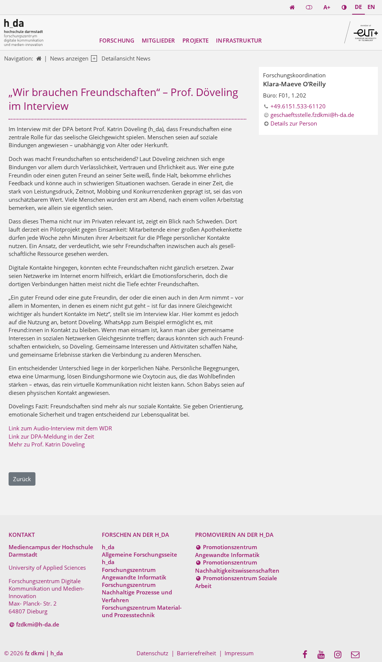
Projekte (195, 40)
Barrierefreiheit (196, 653)
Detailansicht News (125, 58)
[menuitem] (307, 655)
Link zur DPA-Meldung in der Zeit (51, 436)
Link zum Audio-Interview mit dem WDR (60, 428)
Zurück (22, 479)
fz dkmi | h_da (44, 653)
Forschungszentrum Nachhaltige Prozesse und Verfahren (137, 592)
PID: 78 (77, 653)
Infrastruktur (239, 40)
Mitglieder (158, 40)
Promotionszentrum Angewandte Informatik (227, 551)
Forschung (116, 40)
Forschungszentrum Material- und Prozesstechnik (142, 611)
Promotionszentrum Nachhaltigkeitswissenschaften (237, 566)
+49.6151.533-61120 (298, 106)
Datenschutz (152, 653)
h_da (108, 547)
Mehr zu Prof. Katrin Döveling (47, 444)
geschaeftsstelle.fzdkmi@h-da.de (312, 114)
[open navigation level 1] (92, 59)
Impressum (239, 653)
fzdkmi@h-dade (37, 624)
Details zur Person (293, 123)
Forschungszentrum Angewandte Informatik (134, 573)
